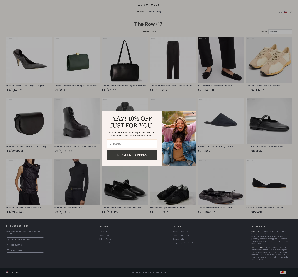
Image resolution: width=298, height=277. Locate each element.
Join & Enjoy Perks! (132, 154)
